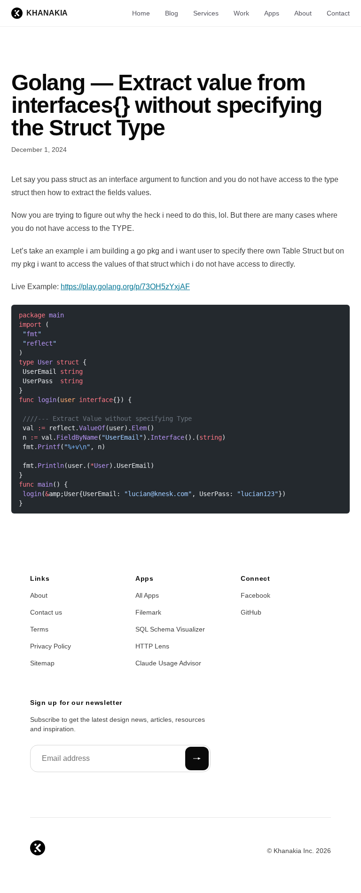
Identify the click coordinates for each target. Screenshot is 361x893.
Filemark (148, 612)
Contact (338, 13)
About (303, 13)
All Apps (147, 595)
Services (206, 13)
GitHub (251, 612)
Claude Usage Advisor (168, 663)
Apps (271, 13)
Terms (39, 629)
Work (241, 13)
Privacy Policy (50, 646)
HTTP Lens (152, 646)
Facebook (255, 595)
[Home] (37, 847)
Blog (171, 13)
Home (141, 13)
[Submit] (197, 758)
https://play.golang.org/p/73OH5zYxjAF (125, 287)
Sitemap (42, 663)
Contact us (46, 612)
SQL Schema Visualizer (170, 629)
